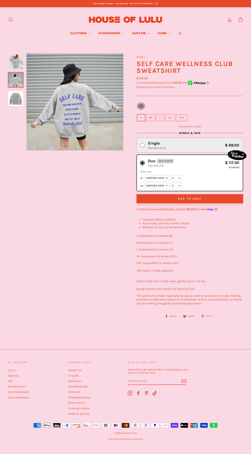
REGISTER (13, 375)
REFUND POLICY (16, 386)
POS (110, 439)
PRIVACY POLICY (77, 402)
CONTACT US (75, 370)
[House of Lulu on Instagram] (130, 393)
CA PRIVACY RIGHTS (79, 408)
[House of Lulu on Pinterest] (146, 393)
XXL (181, 117)
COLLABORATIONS (77, 386)
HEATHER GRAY (141, 106)
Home (139, 56)
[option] (125, 3)
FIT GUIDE (73, 375)
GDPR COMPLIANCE (18, 397)
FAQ (10, 381)
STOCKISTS (74, 392)
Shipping (141, 86)
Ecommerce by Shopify (130, 439)
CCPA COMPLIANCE (18, 392)
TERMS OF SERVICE (78, 413)
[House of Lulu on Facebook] (138, 393)
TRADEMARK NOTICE (79, 397)
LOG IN (11, 370)
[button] (189, 145)
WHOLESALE (74, 381)
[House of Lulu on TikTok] (154, 393)
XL (170, 117)
